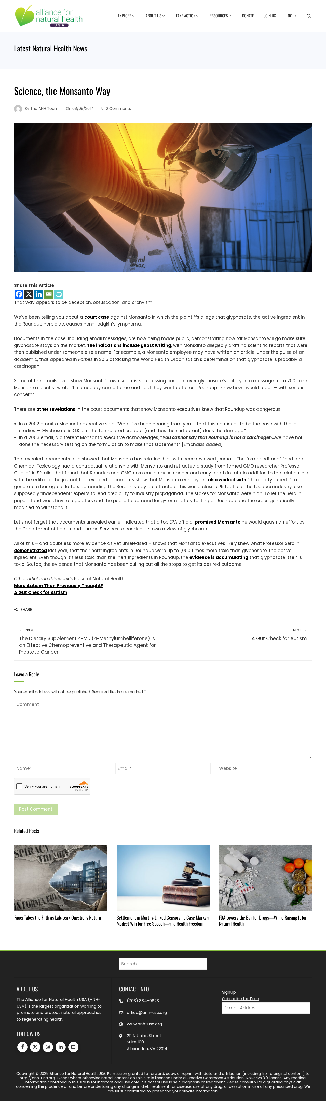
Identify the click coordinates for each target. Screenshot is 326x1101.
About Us (153, 15)
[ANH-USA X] (35, 1047)
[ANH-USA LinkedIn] (61, 1047)
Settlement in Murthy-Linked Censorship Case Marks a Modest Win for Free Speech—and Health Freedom (163, 920)
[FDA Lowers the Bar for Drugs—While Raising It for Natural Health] (265, 877)
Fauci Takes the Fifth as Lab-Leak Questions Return (57, 917)
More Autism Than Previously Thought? (58, 586)
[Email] (48, 294)
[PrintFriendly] (58, 294)
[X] (28, 294)
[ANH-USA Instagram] (48, 1047)
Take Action (185, 15)
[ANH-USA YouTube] (73, 1047)
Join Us (270, 15)
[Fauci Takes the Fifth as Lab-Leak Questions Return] (60, 877)
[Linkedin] (38, 294)
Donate (248, 15)
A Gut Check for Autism (40, 592)
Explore (124, 15)
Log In (291, 15)
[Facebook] (19, 294)
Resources (219, 15)
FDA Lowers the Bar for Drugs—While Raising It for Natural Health (263, 920)
